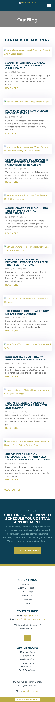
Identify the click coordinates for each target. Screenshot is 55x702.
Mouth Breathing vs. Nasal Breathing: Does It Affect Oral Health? (25, 65)
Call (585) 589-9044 (29, 550)
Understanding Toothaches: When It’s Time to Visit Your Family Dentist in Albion (26, 162)
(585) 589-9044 (31, 615)
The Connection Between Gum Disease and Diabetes (27, 312)
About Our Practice (27, 587)
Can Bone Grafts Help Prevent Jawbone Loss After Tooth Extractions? (26, 262)
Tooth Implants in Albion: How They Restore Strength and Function (26, 405)
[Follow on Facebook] (27, 638)
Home (27, 603)
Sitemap (27, 599)
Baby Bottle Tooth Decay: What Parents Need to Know (26, 358)
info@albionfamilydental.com (31, 619)
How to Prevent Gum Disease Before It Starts (26, 112)
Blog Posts (21, 72)
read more (11, 88)
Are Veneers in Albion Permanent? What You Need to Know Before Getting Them (27, 456)
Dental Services (27, 584)
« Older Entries (12, 489)
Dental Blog (27, 591)
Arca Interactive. (31, 691)
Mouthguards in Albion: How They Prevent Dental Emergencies (26, 210)
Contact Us (27, 595)
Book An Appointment (27, 699)
